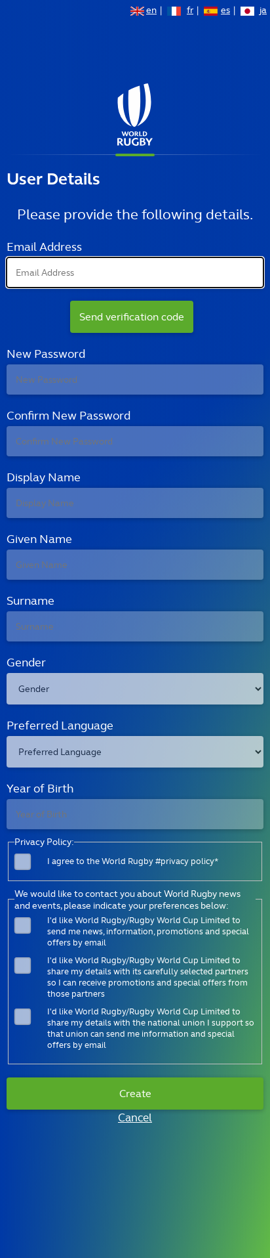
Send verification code (131, 317)
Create (135, 1093)
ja (263, 11)
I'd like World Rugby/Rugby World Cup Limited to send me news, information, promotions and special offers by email (148, 931)
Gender (26, 662)
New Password (46, 353)
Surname (30, 600)
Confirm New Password (68, 415)
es (225, 11)
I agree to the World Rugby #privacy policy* (132, 861)
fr (190, 11)
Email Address (44, 246)
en (151, 11)
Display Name (44, 477)
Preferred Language (60, 725)
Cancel (135, 1117)
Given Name (39, 538)
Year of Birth (40, 788)
